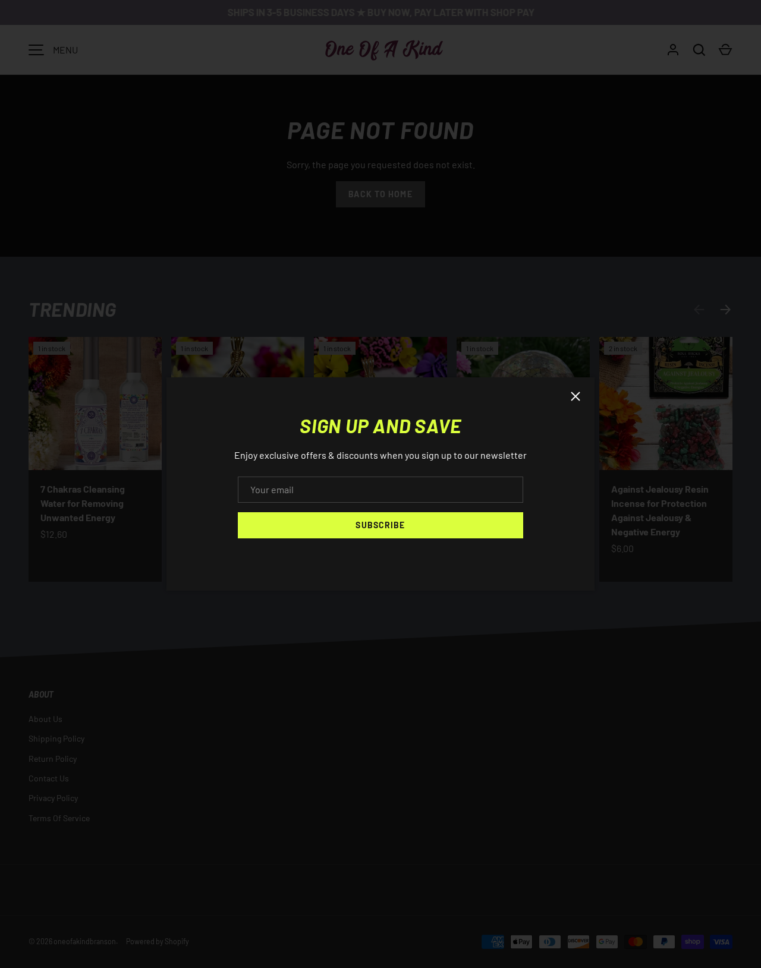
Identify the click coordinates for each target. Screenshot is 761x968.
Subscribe (380, 525)
